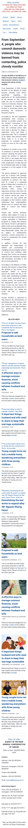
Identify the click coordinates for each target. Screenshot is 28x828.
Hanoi (4, 517)
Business (6, 21)
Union (20, 21)
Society (5, 17)
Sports (19, 17)
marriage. (14, 435)
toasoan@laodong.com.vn (15, 780)
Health (15, 29)
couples (11, 398)
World (22, 29)
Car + (4, 32)
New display (13, 32)
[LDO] (14, 326)
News (13, 21)
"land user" (20, 350)
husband (22, 80)
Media (12, 17)
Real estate (7, 29)
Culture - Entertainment (11, 25)
